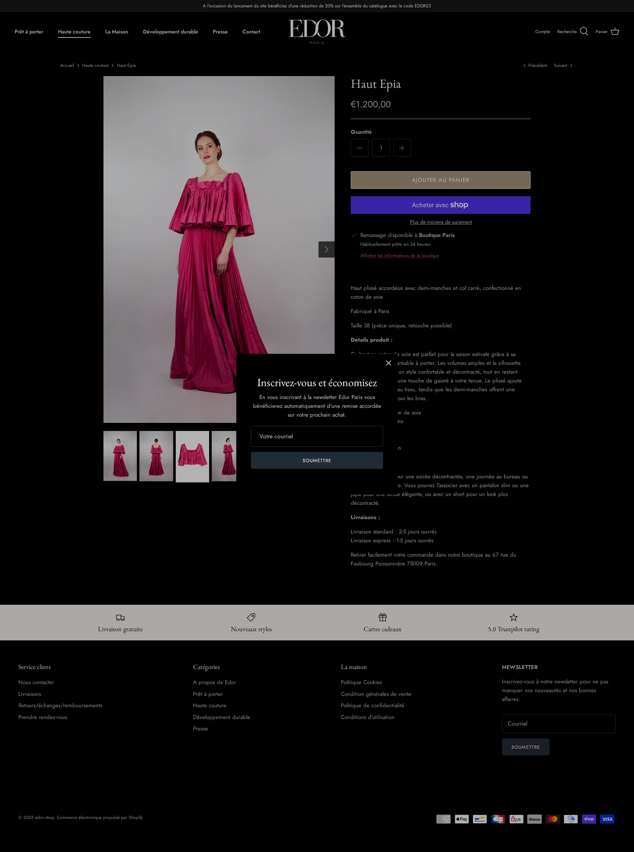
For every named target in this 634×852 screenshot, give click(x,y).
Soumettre (317, 460)
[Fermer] (388, 363)
